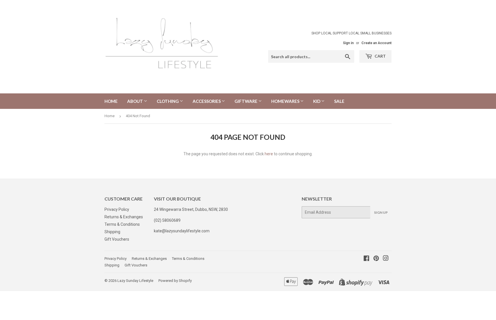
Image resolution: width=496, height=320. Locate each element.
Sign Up (381, 212)
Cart (380, 56)
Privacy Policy (116, 209)
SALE (339, 101)
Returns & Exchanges (123, 217)
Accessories (207, 101)
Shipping (112, 231)
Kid (317, 101)
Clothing (168, 101)
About (135, 101)
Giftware (246, 101)
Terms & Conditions (122, 224)
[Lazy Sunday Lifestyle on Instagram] (386, 259)
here (269, 154)
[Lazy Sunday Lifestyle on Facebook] (366, 259)
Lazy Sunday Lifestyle (135, 280)
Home (111, 101)
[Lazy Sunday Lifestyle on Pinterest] (376, 259)
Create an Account (376, 43)
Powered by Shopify (175, 280)
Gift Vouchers (116, 239)
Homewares (285, 101)
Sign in (348, 43)
